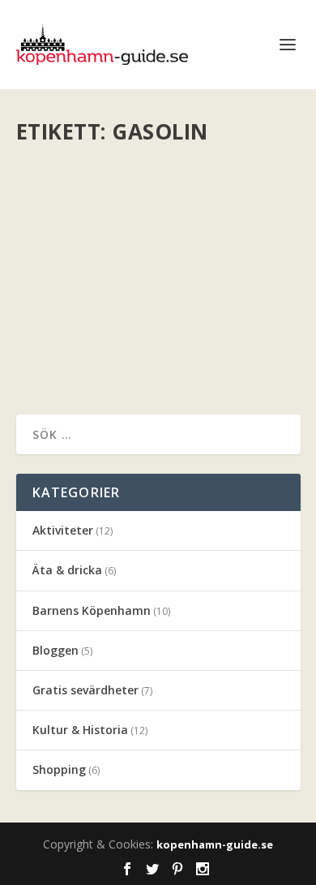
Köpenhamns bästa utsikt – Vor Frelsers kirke (152, 187)
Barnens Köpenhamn (91, 610)
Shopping (59, 769)
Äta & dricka (67, 570)
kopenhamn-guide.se (214, 844)
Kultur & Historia (80, 729)
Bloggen (55, 650)
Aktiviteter (62, 530)
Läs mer (65, 343)
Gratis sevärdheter (85, 690)
